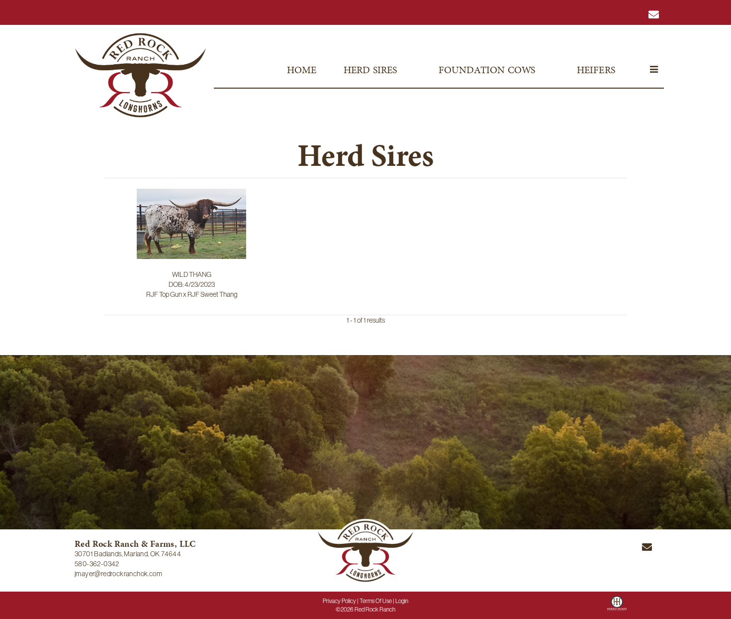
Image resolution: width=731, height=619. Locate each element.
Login (401, 601)
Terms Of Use (376, 601)
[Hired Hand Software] (617, 607)
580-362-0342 (97, 564)
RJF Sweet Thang (212, 294)
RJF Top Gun (164, 294)
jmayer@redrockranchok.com (118, 574)
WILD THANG (191, 274)
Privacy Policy (339, 601)
